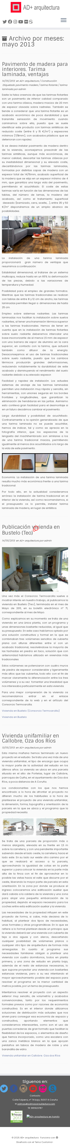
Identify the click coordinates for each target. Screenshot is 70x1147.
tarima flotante (49, 85)
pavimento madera (27, 85)
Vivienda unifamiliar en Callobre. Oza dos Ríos (31, 1055)
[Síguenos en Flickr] (26, 22)
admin (22, 89)
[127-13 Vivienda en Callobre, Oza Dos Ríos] (35, 826)
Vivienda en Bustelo (14, 717)
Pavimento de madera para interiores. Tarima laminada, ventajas (35, 69)
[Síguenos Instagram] (15, 22)
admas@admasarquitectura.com (36, 1103)
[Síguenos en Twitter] (5, 22)
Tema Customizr (44, 1142)
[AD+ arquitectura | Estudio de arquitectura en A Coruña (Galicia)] (35, 7)
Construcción (49, 81)
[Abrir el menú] (63, 21)
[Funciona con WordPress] (57, 1136)
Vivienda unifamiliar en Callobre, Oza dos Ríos (30, 738)
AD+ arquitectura (29, 81)
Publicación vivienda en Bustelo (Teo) (31, 530)
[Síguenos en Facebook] (10, 22)
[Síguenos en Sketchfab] (31, 22)
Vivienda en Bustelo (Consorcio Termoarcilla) (31, 711)
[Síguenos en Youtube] (21, 22)
